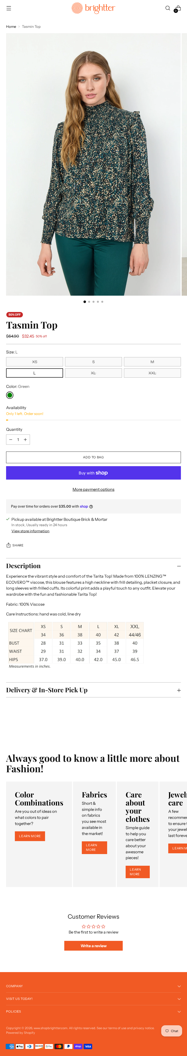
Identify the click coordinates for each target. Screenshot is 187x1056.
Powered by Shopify (20, 1033)
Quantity (14, 429)
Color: (17, 386)
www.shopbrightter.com (50, 1028)
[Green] (9, 395)
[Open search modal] (168, 8)
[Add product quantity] (10, 439)
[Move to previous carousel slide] (165, 726)
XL (93, 373)
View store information (30, 531)
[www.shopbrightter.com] (93, 8)
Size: (12, 352)
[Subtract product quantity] (25, 439)
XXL (152, 373)
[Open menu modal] (9, 8)
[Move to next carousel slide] (177, 726)
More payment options (93, 489)
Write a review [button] (94, 945)
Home (11, 26)
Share (17, 545)
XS (34, 361)
